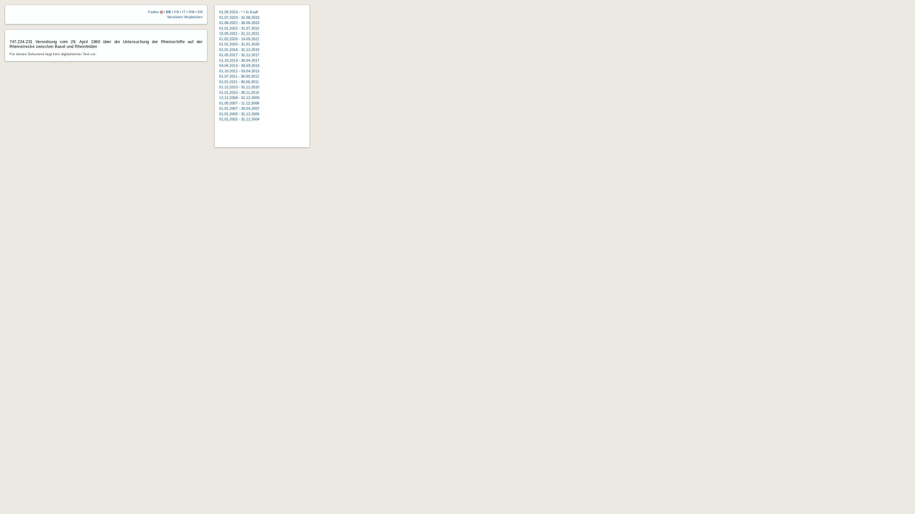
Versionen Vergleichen (185, 17)
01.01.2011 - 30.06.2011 (239, 82)
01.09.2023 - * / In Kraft (238, 12)
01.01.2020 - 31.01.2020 (239, 44)
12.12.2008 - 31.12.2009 (239, 98)
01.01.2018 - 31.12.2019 (239, 50)
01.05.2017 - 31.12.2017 (239, 55)
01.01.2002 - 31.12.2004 (239, 119)
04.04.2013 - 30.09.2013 (239, 66)
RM (191, 12)
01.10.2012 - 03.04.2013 (239, 71)
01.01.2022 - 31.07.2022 (239, 28)
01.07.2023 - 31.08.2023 (239, 17)
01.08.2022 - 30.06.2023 (239, 23)
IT (184, 12)
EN (200, 12)
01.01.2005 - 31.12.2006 (239, 114)
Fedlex (154, 12)
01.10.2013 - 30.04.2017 (239, 60)
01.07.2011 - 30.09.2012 (239, 76)
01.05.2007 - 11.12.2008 (239, 103)
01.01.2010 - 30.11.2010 (239, 92)
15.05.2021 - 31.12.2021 (239, 33)
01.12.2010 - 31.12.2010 (239, 87)
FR (176, 12)
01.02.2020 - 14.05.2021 (239, 39)
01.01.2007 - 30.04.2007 (239, 108)
